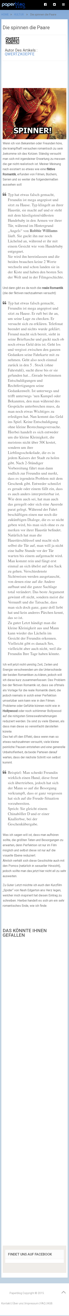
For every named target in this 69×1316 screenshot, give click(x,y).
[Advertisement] (34, 1093)
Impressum (32, 1303)
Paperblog (16, 1293)
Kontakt (6, 1303)
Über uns (17, 1303)
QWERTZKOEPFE (19, 54)
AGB (50, 1303)
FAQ (42, 1303)
